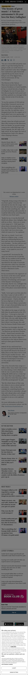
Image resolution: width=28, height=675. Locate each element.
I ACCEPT (14, 668)
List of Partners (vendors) (7, 664)
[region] (14, 650)
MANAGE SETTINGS (14, 672)
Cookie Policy (13, 646)
